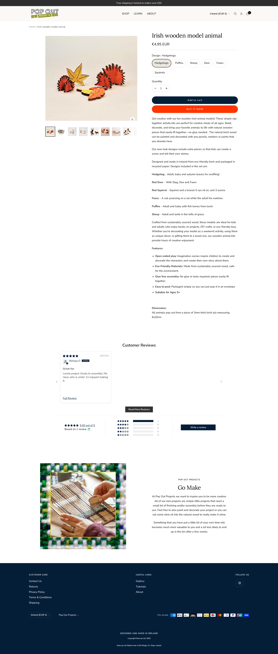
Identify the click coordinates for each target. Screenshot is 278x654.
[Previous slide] (56, 381)
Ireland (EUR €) (218, 13)
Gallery (140, 581)
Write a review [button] (198, 427)
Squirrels (160, 72)
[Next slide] (221, 381)
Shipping (34, 602)
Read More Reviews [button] (139, 409)
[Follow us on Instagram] (240, 583)
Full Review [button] (70, 398)
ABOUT (151, 13)
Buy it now (194, 109)
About (139, 592)
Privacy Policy (37, 592)
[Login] (241, 13)
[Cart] (247, 13)
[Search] (235, 13)
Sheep (193, 63)
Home (32, 26)
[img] (70, 356)
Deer (207, 63)
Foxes (219, 63)
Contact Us (35, 581)
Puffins (179, 63)
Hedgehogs (162, 63)
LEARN (138, 13)
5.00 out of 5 (87, 425)
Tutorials (141, 586)
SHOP (125, 13)
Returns (33, 586)
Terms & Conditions (40, 597)
